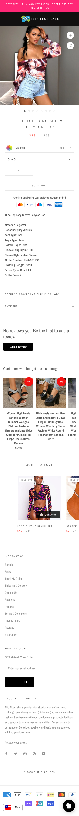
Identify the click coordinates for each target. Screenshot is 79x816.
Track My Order (13, 578)
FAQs (8, 571)
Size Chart (10, 635)
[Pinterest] (34, 753)
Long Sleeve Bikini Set (35, 526)
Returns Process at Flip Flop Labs (32, 294)
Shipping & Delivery (16, 585)
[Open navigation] (6, 19)
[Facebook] (6, 753)
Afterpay (9, 627)
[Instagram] (25, 753)
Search (9, 564)
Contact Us (11, 592)
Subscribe (19, 682)
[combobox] (13, 807)
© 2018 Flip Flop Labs (39, 772)
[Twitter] (15, 753)
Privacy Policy (12, 620)
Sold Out (39, 186)
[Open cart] (73, 19)
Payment (11, 306)
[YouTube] (43, 753)
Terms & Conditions (16, 613)
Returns (9, 606)
